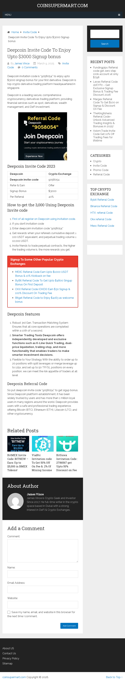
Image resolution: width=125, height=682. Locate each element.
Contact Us (9, 653)
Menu (8, 15)
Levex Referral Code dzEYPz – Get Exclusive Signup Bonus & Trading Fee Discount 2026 (105, 88)
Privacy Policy (10, 658)
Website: (12, 598)
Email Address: (16, 582)
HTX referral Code (101, 212)
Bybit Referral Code (102, 199)
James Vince (21, 63)
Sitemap (7, 663)
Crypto (97, 161)
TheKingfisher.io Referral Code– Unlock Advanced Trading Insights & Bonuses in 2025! (104, 120)
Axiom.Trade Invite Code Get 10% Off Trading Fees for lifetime (104, 135)
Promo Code (100, 170)
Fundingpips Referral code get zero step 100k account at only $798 (105, 72)
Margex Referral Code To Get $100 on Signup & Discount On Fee (106, 104)
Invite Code (100, 165)
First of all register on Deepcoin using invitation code (43, 218)
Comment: (13, 536)
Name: (11, 567)
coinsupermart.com (62, 5)
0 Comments (30, 67)
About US (8, 648)
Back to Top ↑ (114, 677)
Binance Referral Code (103, 206)
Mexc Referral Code (102, 225)
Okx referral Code (100, 219)
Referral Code (101, 174)
